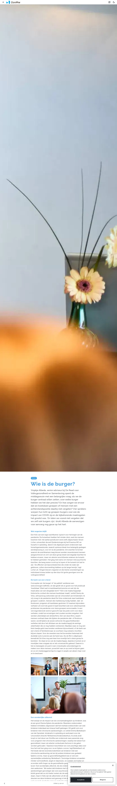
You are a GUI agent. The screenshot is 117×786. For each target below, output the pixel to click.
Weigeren (103, 779)
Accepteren (80, 779)
